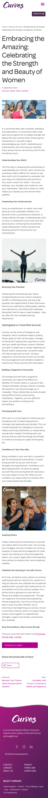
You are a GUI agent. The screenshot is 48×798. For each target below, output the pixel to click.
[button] (42, 4)
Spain (41, 786)
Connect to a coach (13, 645)
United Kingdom (9, 786)
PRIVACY (28, 765)
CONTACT (7, 765)
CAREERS (7, 768)
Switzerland (15, 789)
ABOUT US (8, 771)
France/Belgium (32, 786)
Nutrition (25, 91)
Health (12, 91)
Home (4, 27)
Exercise (5, 91)
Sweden (25, 789)
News (18, 91)
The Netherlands (10, 792)
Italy (6, 789)
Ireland (21, 786)
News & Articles (15, 27)
